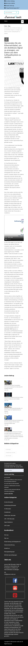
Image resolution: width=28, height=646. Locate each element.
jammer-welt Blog (8, 493)
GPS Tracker (7, 525)
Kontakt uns (7, 548)
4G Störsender (8, 449)
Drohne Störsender (8, 502)
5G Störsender (7, 508)
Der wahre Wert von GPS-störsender (11, 483)
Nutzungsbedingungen (9, 551)
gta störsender (7, 477)
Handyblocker (7, 512)
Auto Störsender (8, 455)
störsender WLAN (8, 329)
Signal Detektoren (8, 522)
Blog (9, 26)
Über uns (6, 538)
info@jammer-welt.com (10, 574)
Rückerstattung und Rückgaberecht (12, 541)
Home (5, 26)
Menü (5, 21)
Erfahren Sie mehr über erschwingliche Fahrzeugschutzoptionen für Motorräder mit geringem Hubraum (13, 387)
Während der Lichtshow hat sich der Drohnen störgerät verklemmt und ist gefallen (13, 398)
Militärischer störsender (10, 515)
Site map (6, 535)
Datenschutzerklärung (9, 545)
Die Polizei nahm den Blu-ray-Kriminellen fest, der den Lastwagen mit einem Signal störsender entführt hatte (13, 422)
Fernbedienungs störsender (10, 452)
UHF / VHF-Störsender (9, 519)
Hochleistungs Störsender (10, 505)
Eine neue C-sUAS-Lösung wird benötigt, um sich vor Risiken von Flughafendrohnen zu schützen (13, 410)
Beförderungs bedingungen (10, 555)
